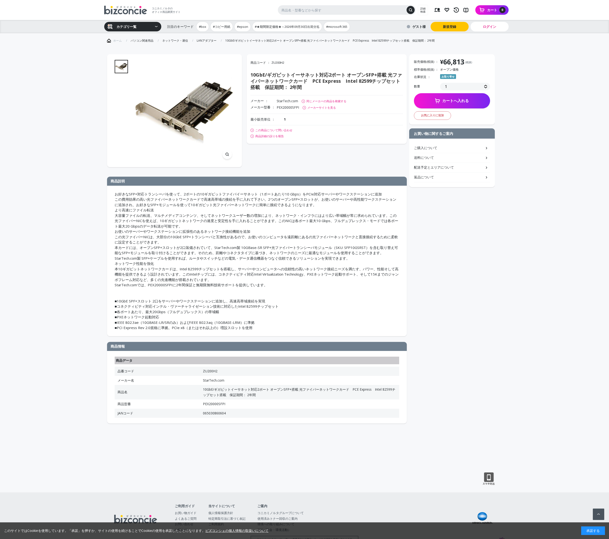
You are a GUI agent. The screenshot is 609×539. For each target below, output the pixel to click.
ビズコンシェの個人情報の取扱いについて (237, 530)
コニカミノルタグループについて (280, 513)
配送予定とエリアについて (434, 167)
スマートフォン (489, 478)
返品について (424, 177)
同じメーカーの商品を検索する (326, 101)
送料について (424, 157)
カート (495, 10)
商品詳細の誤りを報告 (269, 136)
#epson (242, 26)
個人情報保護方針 (220, 513)
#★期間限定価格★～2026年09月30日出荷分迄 (287, 26)
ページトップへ (598, 514)
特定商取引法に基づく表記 (227, 518)
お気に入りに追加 (432, 115)
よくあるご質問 (185, 518)
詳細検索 (423, 10)
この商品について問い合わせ (273, 130)
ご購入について (425, 148)
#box (202, 26)
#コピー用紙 (221, 26)
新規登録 (449, 26)
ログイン (489, 26)
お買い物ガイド (185, 513)
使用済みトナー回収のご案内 (277, 518)
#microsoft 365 (336, 26)
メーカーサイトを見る (321, 108)
